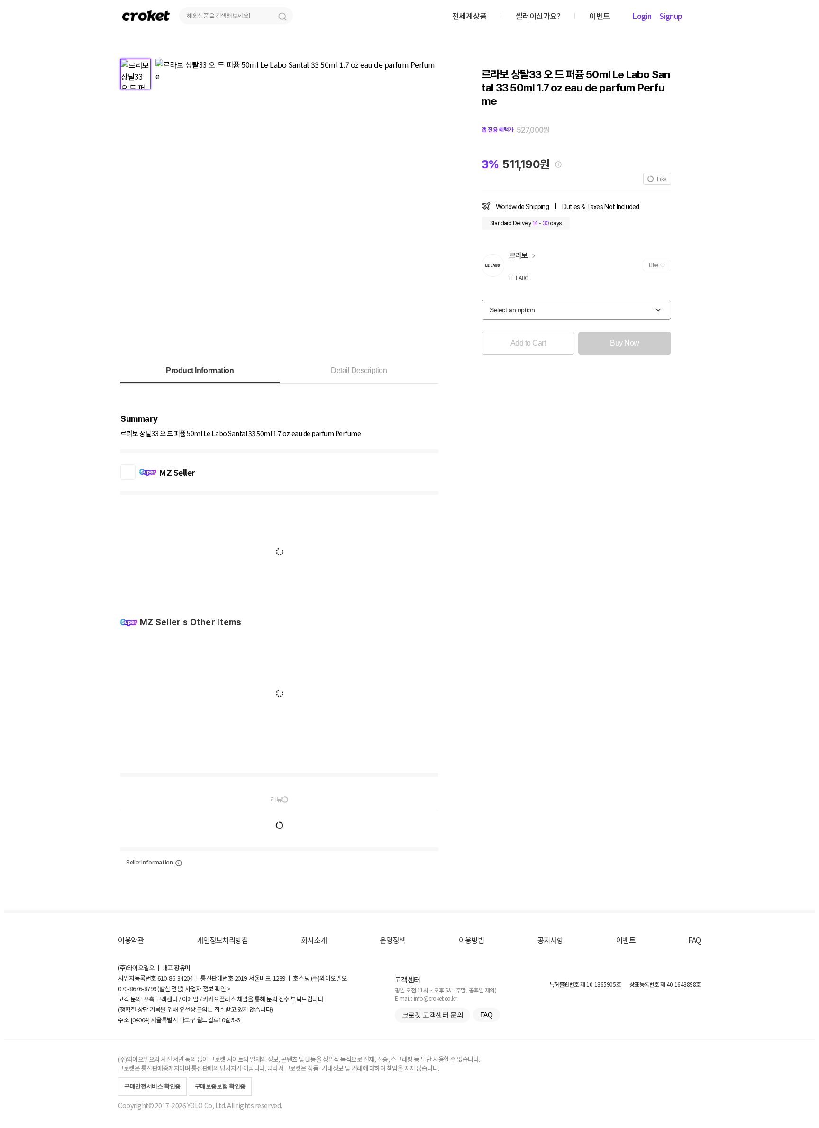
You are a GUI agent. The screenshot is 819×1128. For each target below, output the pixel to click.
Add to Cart (528, 343)
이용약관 (131, 940)
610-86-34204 (174, 977)
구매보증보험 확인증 (220, 1086)
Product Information (200, 370)
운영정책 (392, 940)
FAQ (694, 940)
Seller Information (149, 862)
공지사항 (550, 940)
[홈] (146, 15)
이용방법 (471, 940)
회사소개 (314, 940)
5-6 (235, 1019)
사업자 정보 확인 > (207, 988)
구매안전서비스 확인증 (152, 1086)
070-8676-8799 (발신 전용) (151, 988)
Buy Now (624, 343)
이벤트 (626, 940)
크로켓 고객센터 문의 (432, 1015)
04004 (140, 1019)
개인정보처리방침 (222, 940)
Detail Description (359, 370)
